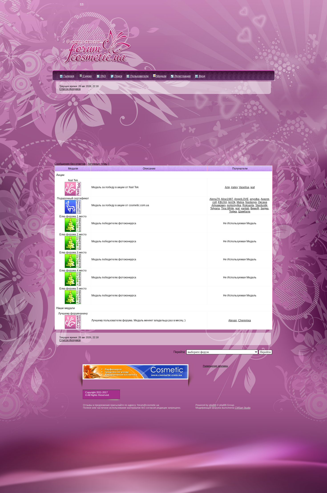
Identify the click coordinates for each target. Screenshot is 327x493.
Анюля (265, 199)
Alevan (232, 320)
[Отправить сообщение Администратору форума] (69, 4)
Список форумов (70, 89)
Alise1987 (227, 199)
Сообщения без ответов (69, 163)
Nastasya (251, 202)
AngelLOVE (241, 199)
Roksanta (248, 205)
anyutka (254, 199)
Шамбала (244, 211)
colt (214, 202)
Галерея (68, 76)
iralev (234, 187)
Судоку (87, 76)
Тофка (233, 211)
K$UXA (222, 202)
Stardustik (261, 205)
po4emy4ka (234, 205)
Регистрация (182, 76)
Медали (161, 76)
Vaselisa (244, 187)
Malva (240, 202)
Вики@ (254, 208)
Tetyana (215, 208)
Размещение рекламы (215, 366)
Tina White (227, 208)
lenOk (231, 202)
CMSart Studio (242, 407)
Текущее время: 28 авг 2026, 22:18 (79, 86)
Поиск (118, 76)
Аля (227, 187)
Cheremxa (244, 320)
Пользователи (139, 76)
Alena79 (215, 199)
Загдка (264, 208)
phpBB (212, 405)
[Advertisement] (163, 128)
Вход (201, 76)
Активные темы (97, 163)
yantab (245, 208)
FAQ (103, 76)
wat (252, 187)
